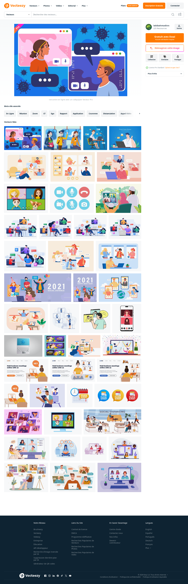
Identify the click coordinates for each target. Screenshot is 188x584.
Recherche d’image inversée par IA (46, 553)
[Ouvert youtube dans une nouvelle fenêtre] (70, 576)
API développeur (41, 548)
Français (149, 544)
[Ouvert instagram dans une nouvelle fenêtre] (49, 576)
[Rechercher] (172, 14)
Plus (84, 6)
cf (44, 113)
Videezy (37, 537)
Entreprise (38, 540)
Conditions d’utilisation (109, 577)
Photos (46, 6)
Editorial (72, 6)
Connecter (175, 5)
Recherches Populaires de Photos (82, 547)
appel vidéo (126, 113)
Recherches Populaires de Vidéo (82, 553)
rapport (63, 113)
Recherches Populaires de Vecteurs (82, 541)
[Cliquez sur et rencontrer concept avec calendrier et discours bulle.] (80, 395)
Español (148, 533)
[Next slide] (137, 114)
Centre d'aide (115, 529)
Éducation (38, 544)
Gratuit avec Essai (164, 38)
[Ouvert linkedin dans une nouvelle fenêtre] (54, 576)
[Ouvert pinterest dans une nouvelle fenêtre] (58, 576)
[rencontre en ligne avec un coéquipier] (23, 138)
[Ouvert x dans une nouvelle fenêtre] (66, 576)
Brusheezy (38, 529)
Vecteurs (33, 6)
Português (149, 537)
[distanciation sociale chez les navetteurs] (62, 138)
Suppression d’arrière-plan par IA (45, 559)
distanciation (109, 113)
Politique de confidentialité (130, 577)
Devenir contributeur (114, 541)
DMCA (74, 533)
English (148, 529)
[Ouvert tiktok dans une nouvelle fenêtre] (62, 576)
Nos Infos (113, 537)
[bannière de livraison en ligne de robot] (55, 346)
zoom (35, 113)
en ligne (10, 113)
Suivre (179, 28)
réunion (23, 113)
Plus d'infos (152, 74)
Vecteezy (37, 533)
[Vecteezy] (14, 5)
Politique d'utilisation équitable (155, 577)
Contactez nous (116, 533)
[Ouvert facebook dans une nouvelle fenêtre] (45, 576)
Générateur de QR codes (44, 563)
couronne (93, 113)
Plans (123, 5)
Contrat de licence (79, 529)
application (78, 113)
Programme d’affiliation (81, 537)
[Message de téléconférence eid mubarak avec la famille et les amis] (118, 198)
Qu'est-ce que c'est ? (172, 67)
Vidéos (59, 6)
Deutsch (149, 540)
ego (52, 113)
